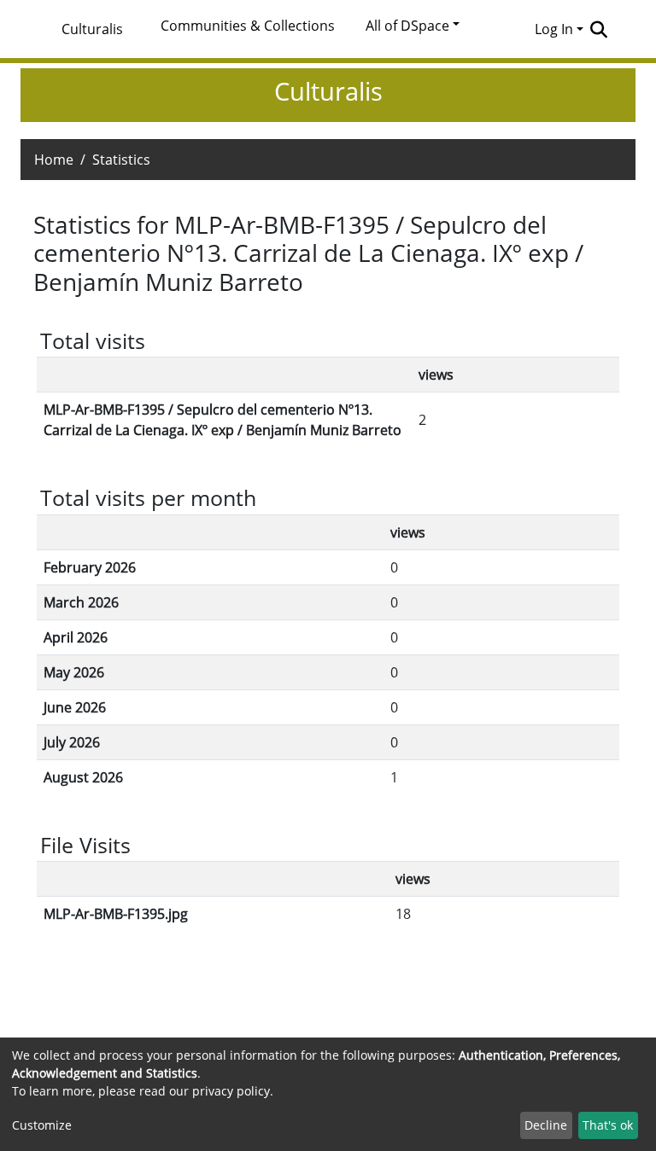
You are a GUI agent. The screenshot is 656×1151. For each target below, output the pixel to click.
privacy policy (231, 1091)
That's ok (608, 1125)
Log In (554, 29)
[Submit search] (598, 29)
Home (53, 159)
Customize (42, 1125)
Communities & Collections (248, 25)
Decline (545, 1125)
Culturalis (92, 29)
